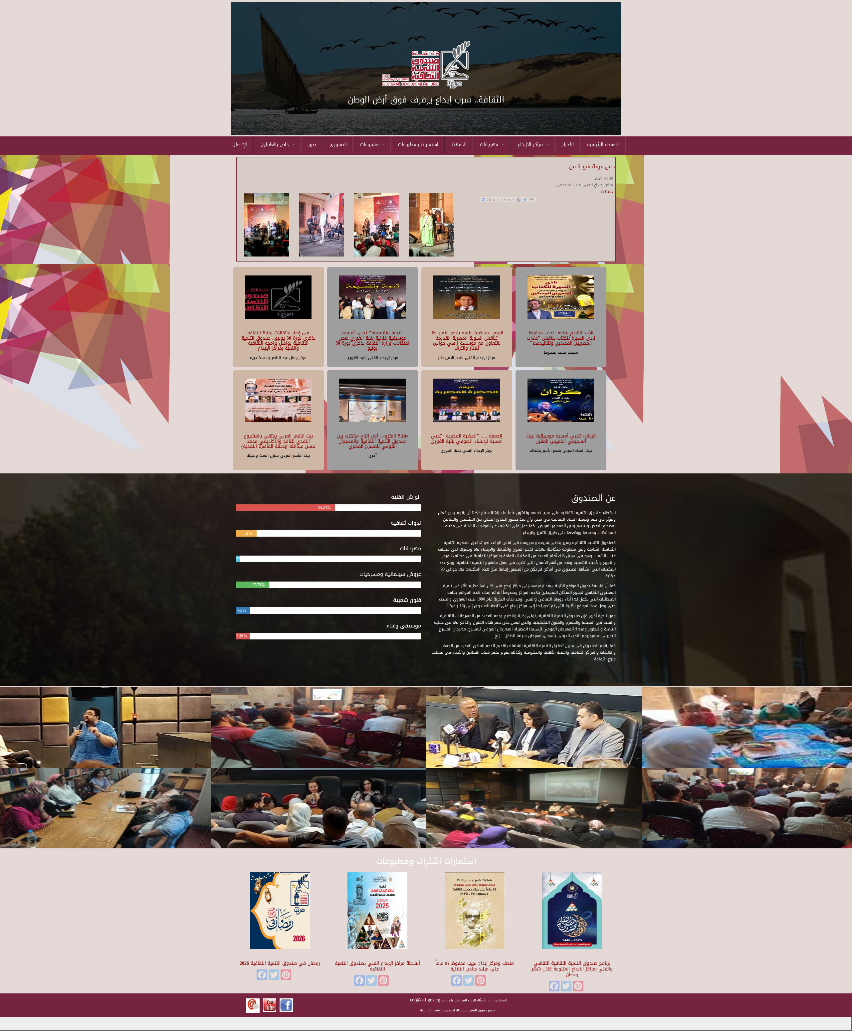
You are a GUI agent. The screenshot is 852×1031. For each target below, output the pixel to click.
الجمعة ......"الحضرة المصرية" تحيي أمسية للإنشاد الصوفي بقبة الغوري (467, 438)
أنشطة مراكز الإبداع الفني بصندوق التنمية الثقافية (377, 966)
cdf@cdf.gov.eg (425, 999)
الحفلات (459, 144)
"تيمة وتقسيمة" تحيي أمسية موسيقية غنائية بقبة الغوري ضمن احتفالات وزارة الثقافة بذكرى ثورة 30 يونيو (372, 340)
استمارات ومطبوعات (418, 144)
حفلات (607, 191)
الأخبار (568, 144)
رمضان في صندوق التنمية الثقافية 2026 (280, 963)
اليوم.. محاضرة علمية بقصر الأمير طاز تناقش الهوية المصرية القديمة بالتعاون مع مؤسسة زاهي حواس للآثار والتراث (466, 340)
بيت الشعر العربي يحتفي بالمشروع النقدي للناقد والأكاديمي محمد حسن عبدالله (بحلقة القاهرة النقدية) (278, 441)
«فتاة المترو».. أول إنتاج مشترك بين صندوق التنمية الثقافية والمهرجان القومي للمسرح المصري (372, 441)
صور (312, 144)
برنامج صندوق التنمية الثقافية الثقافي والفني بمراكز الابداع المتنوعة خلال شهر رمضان (572, 969)
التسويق (338, 144)
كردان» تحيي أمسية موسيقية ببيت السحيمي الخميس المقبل (561, 438)
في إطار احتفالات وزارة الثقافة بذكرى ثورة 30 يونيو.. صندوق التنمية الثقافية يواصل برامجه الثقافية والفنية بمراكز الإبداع (278, 340)
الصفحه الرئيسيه (603, 144)
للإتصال (239, 144)
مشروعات (370, 144)
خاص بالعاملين (276, 144)
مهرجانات (490, 144)
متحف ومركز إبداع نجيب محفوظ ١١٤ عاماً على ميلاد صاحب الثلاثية (474, 966)
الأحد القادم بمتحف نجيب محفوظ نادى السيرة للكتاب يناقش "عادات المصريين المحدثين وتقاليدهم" (561, 338)
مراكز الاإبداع (531, 144)
